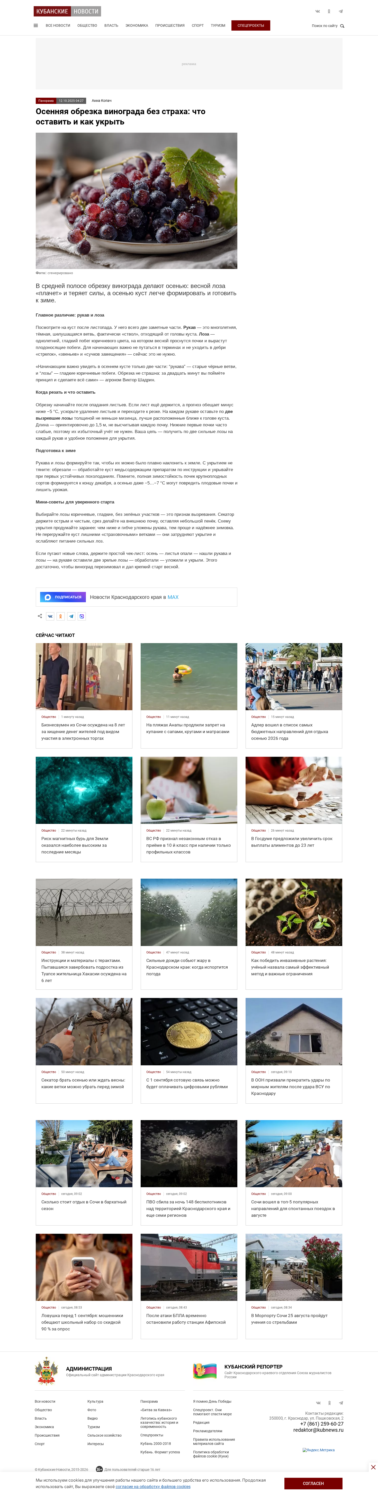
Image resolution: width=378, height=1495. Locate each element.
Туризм (218, 25)
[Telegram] (71, 616)
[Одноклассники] (61, 616)
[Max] (82, 616)
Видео (92, 1418)
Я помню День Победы (212, 1401)
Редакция (201, 1422)
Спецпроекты (251, 25)
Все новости (58, 25)
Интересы (95, 1444)
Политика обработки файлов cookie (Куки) (211, 1454)
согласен (313, 1483)
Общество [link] (48, 717)
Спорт (198, 25)
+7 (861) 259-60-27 (322, 1424)
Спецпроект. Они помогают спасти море (212, 1412)
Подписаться (68, 597)
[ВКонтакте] (50, 616)
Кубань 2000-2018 (155, 1444)
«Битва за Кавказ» (156, 1410)
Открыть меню (36, 26)
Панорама (46, 101)
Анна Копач (102, 100)
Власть (111, 25)
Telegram (341, 11)
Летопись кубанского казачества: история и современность (159, 1422)
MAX (173, 597)
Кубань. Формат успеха (160, 1452)
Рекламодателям (207, 1431)
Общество (87, 25)
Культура (95, 1401)
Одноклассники (329, 11)
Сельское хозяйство (104, 1435)
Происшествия (170, 25)
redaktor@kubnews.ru (318, 1430)
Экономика (136, 25)
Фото (91, 1410)
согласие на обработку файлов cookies (153, 1486)
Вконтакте (317, 11)
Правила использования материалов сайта (214, 1441)
